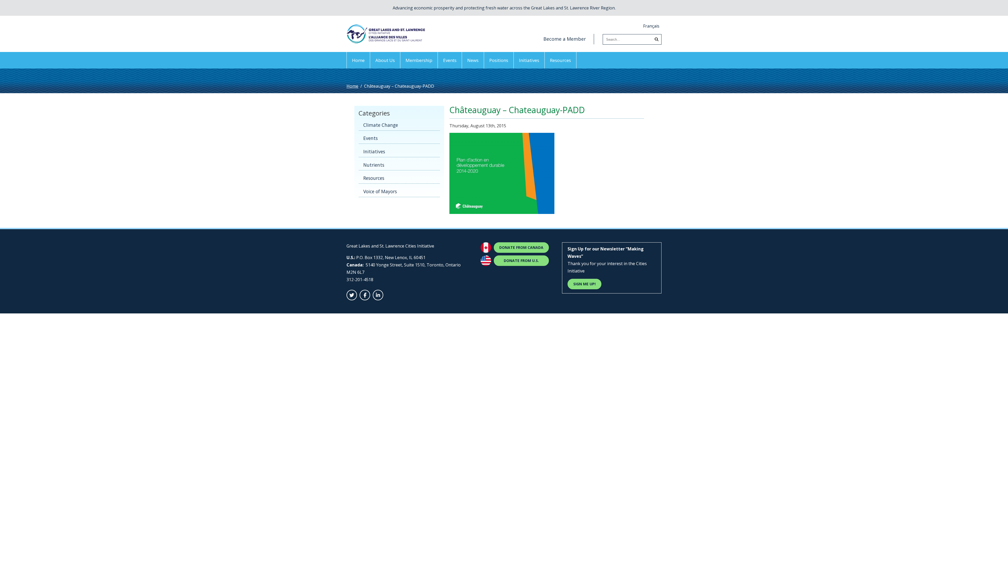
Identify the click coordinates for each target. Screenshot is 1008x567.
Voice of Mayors (380, 191)
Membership (419, 60)
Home (358, 60)
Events (449, 60)
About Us (385, 60)
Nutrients (373, 165)
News (473, 60)
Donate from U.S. (521, 260)
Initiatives (529, 60)
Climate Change (380, 125)
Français (651, 26)
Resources (560, 60)
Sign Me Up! (584, 283)
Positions (498, 60)
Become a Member (564, 39)
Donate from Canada (521, 247)
